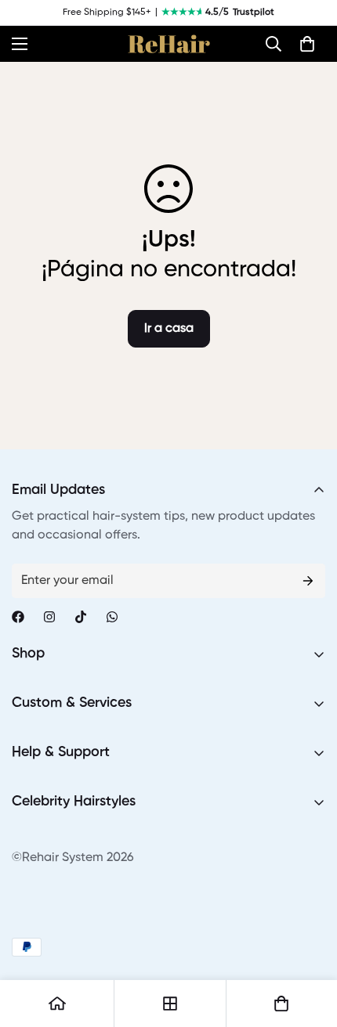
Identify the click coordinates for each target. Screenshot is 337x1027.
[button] (273, 44)
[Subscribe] (308, 581)
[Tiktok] (80, 617)
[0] (307, 44)
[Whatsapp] (112, 617)
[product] (57, 1003)
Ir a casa (169, 329)
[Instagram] (49, 617)
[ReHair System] (169, 44)
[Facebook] (18, 617)
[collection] (170, 1003)
